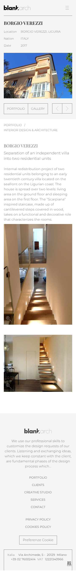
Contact (38, 507)
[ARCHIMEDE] (57, 108)
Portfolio (16, 109)
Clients (38, 485)
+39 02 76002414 (23, 559)
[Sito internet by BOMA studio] (69, 563)
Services (38, 500)
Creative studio (38, 492)
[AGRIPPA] (67, 108)
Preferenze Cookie (38, 540)
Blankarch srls (38, 431)
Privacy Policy (38, 519)
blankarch (22, 8)
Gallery (38, 109)
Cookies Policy (38, 527)
